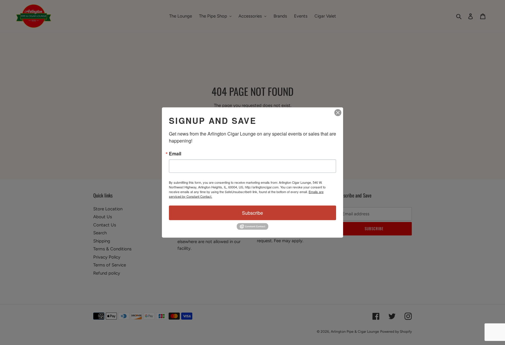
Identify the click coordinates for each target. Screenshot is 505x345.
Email (175, 153)
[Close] (337, 112)
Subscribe (252, 212)
